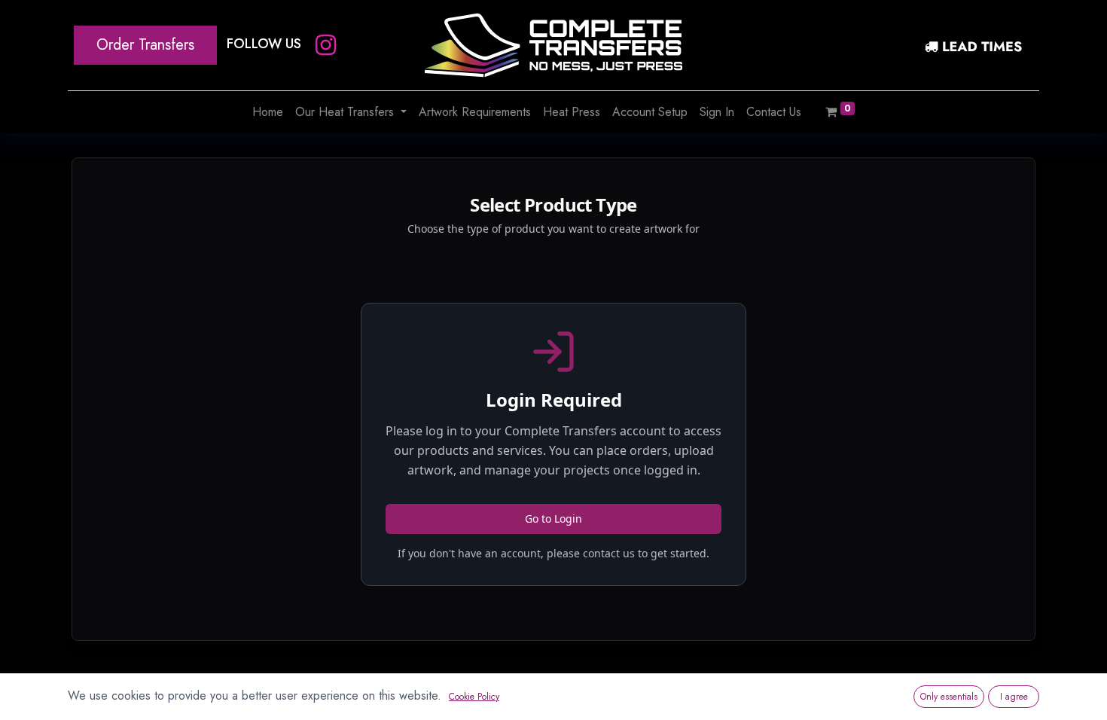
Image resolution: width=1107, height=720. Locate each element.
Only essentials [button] (948, 696)
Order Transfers (145, 45)
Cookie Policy (474, 696)
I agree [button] (1014, 696)
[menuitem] (267, 112)
